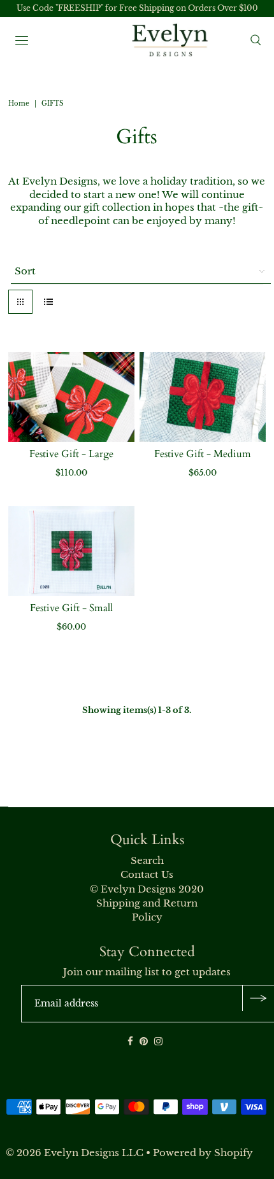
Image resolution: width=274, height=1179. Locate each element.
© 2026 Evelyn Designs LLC (74, 1153)
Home (18, 103)
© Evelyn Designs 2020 (147, 889)
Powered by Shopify (203, 1153)
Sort (25, 271)
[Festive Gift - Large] (71, 397)
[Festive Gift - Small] (71, 551)
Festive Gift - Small (71, 608)
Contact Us (146, 874)
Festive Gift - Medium (202, 454)
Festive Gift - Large (71, 454)
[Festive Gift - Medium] (203, 397)
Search (147, 860)
